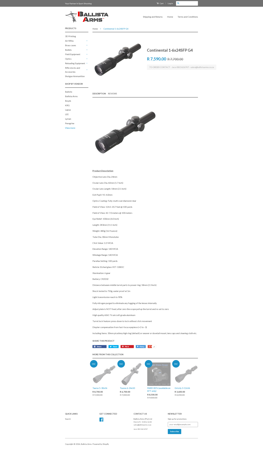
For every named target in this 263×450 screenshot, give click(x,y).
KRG (67, 105)
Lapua (68, 109)
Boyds (68, 100)
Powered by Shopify (100, 444)
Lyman (68, 118)
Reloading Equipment (75, 63)
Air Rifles (69, 40)
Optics (68, 58)
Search (68, 419)
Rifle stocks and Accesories (72, 69)
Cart (161, 3)
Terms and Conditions (188, 16)
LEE (67, 114)
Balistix (68, 91)
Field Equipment (72, 54)
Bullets (68, 49)
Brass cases (70, 45)
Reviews (112, 93)
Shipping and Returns (153, 16)
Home (170, 16)
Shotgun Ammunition (75, 76)
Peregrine (69, 123)
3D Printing (70, 36)
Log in (170, 3)
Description (99, 93)
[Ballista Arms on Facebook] (101, 420)
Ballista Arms (71, 96)
